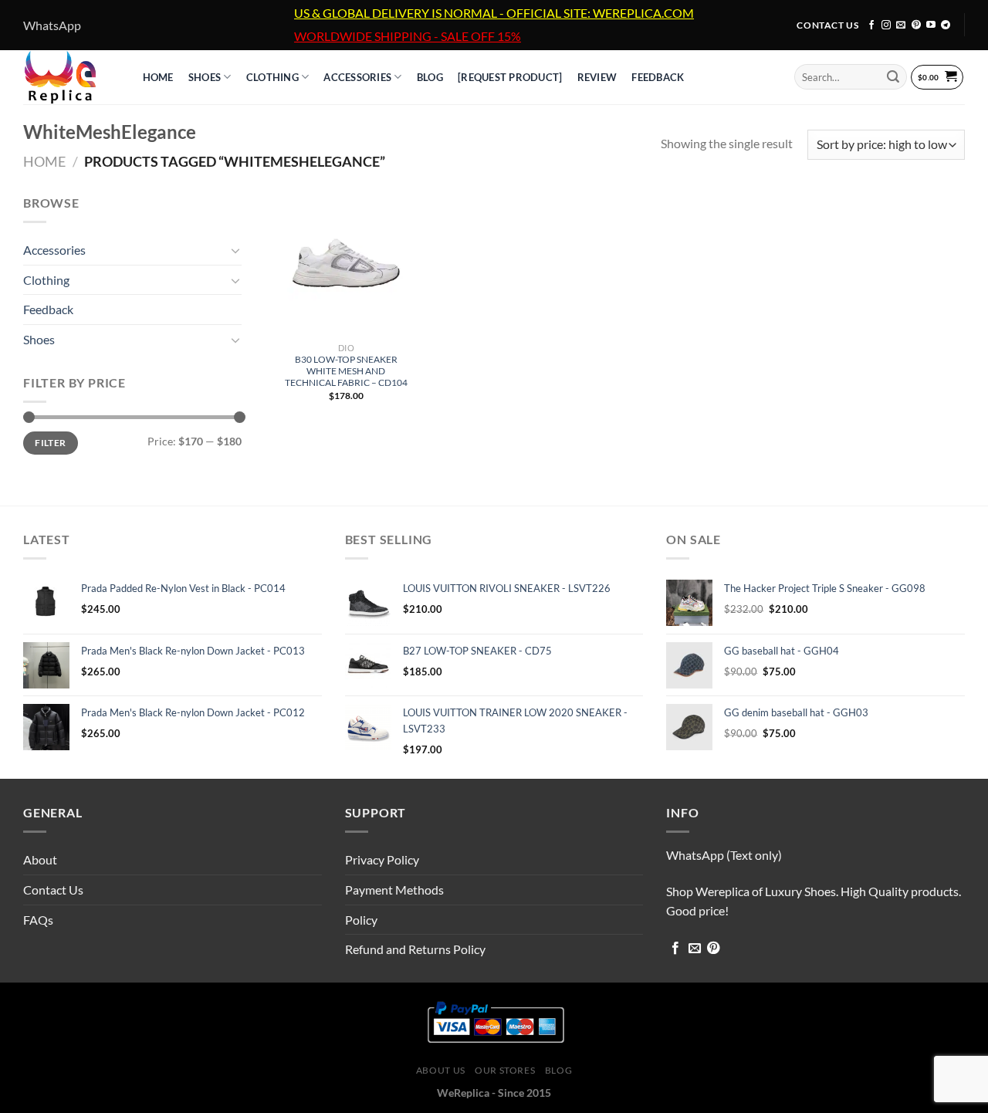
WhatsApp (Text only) (724, 854)
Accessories (357, 77)
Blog (558, 1070)
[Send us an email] (900, 25)
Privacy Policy (382, 859)
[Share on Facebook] (675, 949)
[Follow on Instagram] (886, 25)
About (40, 859)
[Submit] (893, 77)
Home (44, 161)
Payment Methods (394, 889)
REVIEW (597, 77)
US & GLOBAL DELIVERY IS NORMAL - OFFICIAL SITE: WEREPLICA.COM (494, 13)
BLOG (430, 77)
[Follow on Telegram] (945, 25)
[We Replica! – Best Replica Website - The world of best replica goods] (67, 77)
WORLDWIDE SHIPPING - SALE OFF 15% (407, 36)
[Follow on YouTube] (931, 25)
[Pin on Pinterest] (713, 949)
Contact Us (53, 889)
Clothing (272, 77)
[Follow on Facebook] (871, 25)
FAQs (38, 919)
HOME (158, 77)
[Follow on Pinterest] (916, 25)
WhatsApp (52, 25)
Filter (50, 442)
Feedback (657, 77)
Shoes (204, 77)
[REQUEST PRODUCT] (510, 77)
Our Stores (505, 1070)
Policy (361, 919)
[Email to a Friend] (695, 949)
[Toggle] (235, 250)
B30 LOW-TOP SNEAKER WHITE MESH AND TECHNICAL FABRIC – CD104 (346, 370)
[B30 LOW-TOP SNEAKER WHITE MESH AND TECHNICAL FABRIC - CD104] (346, 264)
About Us (440, 1070)
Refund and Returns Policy (415, 949)
